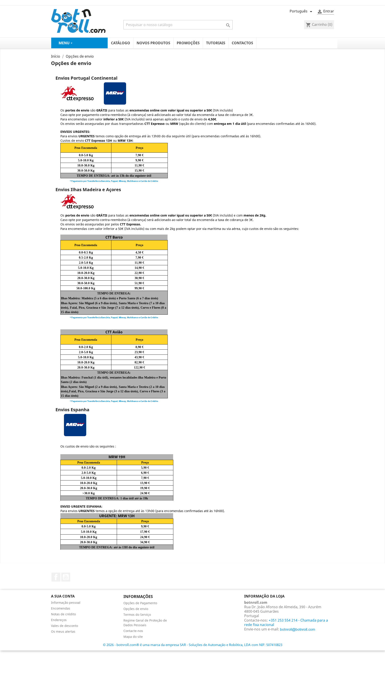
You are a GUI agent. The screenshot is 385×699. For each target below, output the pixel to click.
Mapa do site (133, 636)
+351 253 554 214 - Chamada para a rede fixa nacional (286, 622)
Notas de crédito (63, 614)
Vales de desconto (64, 626)
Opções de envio (135, 609)
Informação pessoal (65, 602)
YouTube (65, 577)
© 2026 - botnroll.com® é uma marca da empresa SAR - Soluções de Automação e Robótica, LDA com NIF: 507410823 (192, 644)
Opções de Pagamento (140, 603)
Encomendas (60, 608)
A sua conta (63, 596)
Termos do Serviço (137, 614)
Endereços (59, 620)
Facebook (55, 577)
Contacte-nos (133, 631)
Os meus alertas (63, 631)
